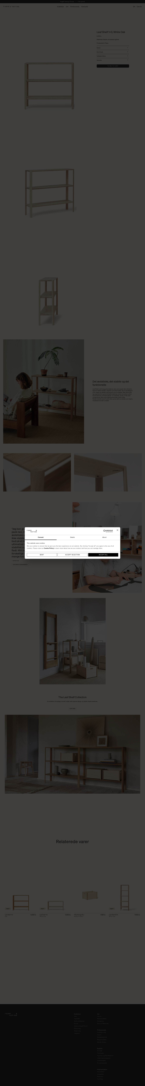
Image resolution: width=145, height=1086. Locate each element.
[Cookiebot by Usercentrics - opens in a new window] (103, 531)
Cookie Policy (49, 548)
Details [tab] (72, 537)
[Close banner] (117, 531)
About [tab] (104, 537)
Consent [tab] (40, 537)
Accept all (103, 555)
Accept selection (72, 555)
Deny (42, 555)
